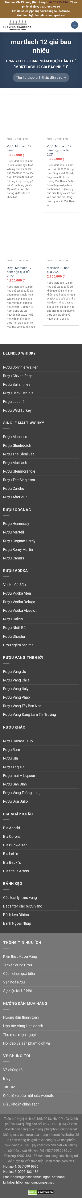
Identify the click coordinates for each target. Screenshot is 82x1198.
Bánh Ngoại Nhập (17, 923)
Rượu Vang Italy (15, 689)
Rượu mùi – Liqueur (19, 776)
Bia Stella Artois (16, 871)
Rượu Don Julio (15, 801)
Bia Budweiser (15, 845)
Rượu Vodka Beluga (19, 602)
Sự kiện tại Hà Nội (17, 991)
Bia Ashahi (11, 828)
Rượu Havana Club (18, 741)
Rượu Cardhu (13, 488)
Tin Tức (9, 1087)
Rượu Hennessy (16, 524)
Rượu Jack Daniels (18, 393)
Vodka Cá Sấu (14, 585)
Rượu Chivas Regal (18, 376)
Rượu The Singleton (19, 480)
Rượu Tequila (13, 767)
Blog (7, 1078)
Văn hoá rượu (14, 982)
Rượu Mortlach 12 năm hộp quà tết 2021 (59, 150)
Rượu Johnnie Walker (20, 367)
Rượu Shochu (14, 636)
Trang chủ (15, 61)
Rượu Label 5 (13, 402)
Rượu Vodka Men (17, 593)
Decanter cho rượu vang (22, 906)
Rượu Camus (13, 558)
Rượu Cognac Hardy (19, 541)
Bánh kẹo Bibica (16, 915)
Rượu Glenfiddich (17, 445)
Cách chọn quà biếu (19, 974)
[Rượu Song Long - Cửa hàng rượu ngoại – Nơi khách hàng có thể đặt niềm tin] (21, 25)
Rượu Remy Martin (18, 550)
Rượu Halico (13, 619)
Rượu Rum (11, 750)
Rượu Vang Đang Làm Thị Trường (29, 714)
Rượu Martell (13, 532)
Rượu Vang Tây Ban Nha (22, 706)
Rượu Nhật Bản (15, 628)
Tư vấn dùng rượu (17, 965)
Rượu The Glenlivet (18, 454)
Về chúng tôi (13, 1070)
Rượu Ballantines (16, 384)
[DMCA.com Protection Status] (41, 1192)
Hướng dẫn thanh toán (21, 1017)
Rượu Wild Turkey (17, 410)
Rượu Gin (10, 758)
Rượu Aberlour (15, 497)
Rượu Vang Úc (14, 672)
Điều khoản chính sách (21, 1104)
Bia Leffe (10, 854)
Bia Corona (12, 836)
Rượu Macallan (15, 437)
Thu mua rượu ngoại (19, 1035)
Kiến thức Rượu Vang (20, 956)
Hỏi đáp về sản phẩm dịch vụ (26, 1043)
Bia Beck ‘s (12, 862)
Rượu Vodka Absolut (20, 610)
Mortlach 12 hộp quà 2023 (58, 270)
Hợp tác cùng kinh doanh (23, 1026)
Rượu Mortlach (15, 463)
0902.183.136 (58, 2)
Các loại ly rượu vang (20, 898)
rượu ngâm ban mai (18, 645)
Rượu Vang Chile (16, 680)
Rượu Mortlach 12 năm (19, 148)
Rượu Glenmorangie (19, 471)
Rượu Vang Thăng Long (22, 793)
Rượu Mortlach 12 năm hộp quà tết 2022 (19, 272)
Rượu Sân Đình (15, 784)
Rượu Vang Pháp (16, 697)
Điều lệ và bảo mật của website (28, 1096)
